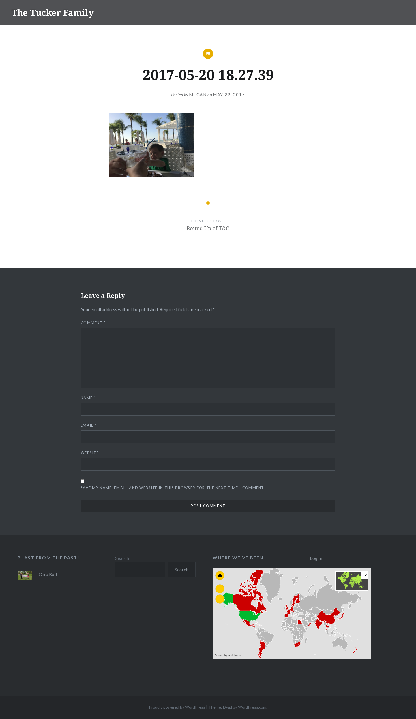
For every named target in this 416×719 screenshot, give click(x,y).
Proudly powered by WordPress (177, 707)
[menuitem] (309, 623)
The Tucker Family (52, 12)
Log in (316, 558)
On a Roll (48, 574)
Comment (93, 322)
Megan (198, 94)
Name (88, 397)
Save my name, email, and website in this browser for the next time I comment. (173, 487)
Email (88, 425)
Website (90, 453)
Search (122, 558)
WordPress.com (252, 707)
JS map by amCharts (227, 655)
